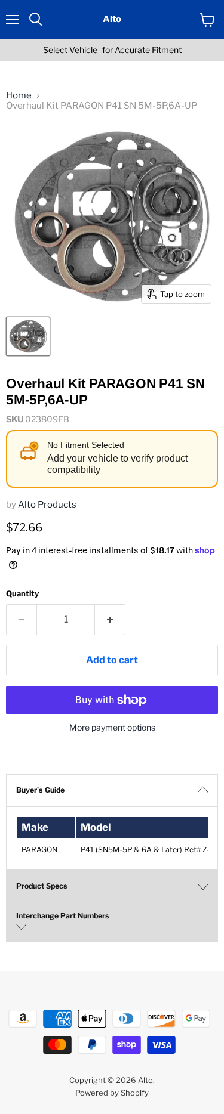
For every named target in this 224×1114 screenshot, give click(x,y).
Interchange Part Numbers (62, 915)
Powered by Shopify (112, 1092)
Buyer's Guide (40, 789)
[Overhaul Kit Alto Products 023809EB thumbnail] (28, 336)
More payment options (112, 727)
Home (19, 96)
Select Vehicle (70, 50)
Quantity (22, 593)
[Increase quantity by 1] (110, 619)
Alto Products (47, 504)
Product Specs (41, 885)
